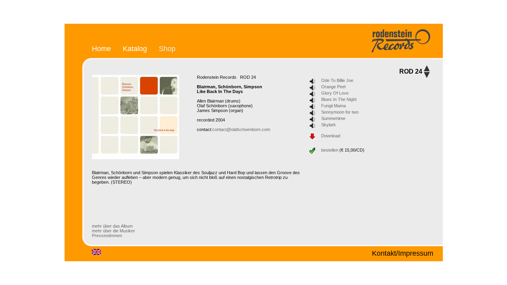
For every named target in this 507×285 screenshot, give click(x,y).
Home (101, 48)
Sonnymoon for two (339, 112)
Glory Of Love (335, 93)
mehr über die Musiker (113, 230)
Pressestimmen (107, 235)
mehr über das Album (112, 226)
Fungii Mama (333, 105)
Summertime (333, 118)
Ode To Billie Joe (337, 80)
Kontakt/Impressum (402, 253)
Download (330, 135)
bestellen (329, 150)
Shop (167, 48)
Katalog (135, 48)
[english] (96, 253)
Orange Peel (333, 86)
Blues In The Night (338, 99)
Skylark (328, 124)
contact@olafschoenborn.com (241, 129)
